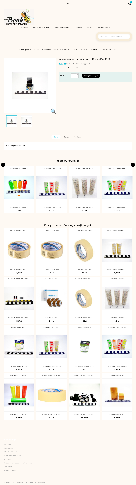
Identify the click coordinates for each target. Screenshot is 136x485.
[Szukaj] (127, 36)
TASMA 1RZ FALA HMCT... (52, 168)
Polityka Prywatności (106, 28)
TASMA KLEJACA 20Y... (84, 168)
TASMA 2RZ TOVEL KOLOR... (117, 168)
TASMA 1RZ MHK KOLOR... (19, 168)
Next (133, 165)
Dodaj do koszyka (91, 76)
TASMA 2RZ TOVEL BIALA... (117, 231)
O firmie (24, 28)
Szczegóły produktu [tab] (72, 137)
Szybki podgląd (11, 200)
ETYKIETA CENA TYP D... (19, 375)
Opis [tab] (56, 137)
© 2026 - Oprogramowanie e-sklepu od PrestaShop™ (25, 482)
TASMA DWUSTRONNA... (19, 231)
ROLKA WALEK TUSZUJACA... (19, 279)
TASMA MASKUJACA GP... (84, 231)
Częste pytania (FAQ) (41, 28)
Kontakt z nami (10, 470)
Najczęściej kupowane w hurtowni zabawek (18, 465)
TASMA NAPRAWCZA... (117, 375)
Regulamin (78, 28)
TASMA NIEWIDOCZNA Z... (84, 327)
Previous (3, 165)
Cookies (90, 28)
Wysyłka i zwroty (62, 28)
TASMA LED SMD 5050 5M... (84, 375)
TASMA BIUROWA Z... (19, 327)
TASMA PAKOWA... (52, 279)
